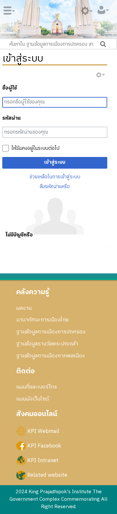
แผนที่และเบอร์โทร (36, 386)
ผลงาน (24, 308)
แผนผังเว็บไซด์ (32, 398)
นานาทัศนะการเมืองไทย (42, 319)
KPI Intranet (42, 460)
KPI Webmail (43, 431)
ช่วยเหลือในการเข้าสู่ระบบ (55, 177)
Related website (47, 475)
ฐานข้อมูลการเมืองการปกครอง (50, 331)
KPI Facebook (44, 445)
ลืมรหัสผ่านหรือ (55, 187)
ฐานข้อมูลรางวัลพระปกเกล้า (47, 343)
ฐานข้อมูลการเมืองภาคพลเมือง (50, 355)
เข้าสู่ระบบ (54, 162)
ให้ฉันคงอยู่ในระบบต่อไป (35, 148)
